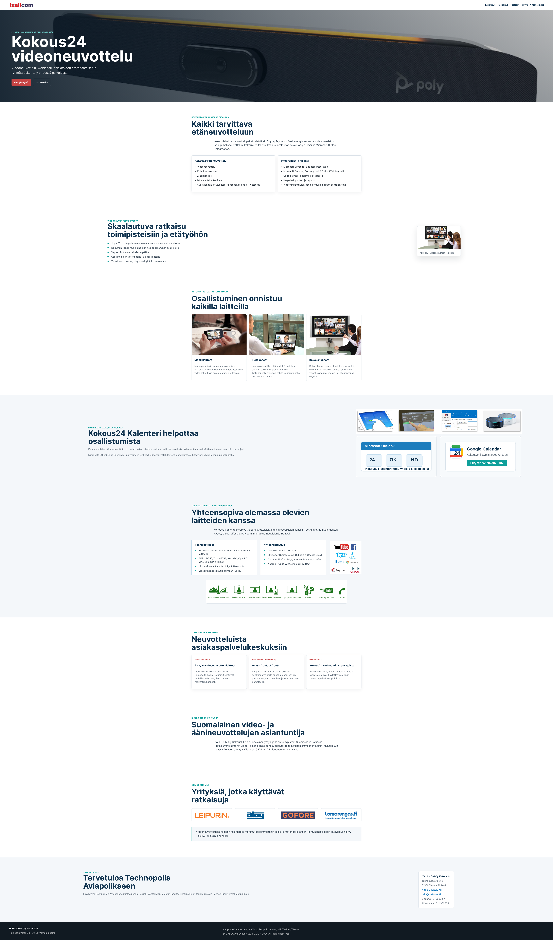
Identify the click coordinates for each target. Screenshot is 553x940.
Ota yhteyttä (21, 82)
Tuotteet (514, 5)
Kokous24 (490, 5)
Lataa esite (42, 82)
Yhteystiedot (537, 5)
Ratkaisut (503, 5)
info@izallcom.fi (431, 894)
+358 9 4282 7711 (432, 889)
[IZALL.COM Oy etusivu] (21, 4)
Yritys (525, 5)
